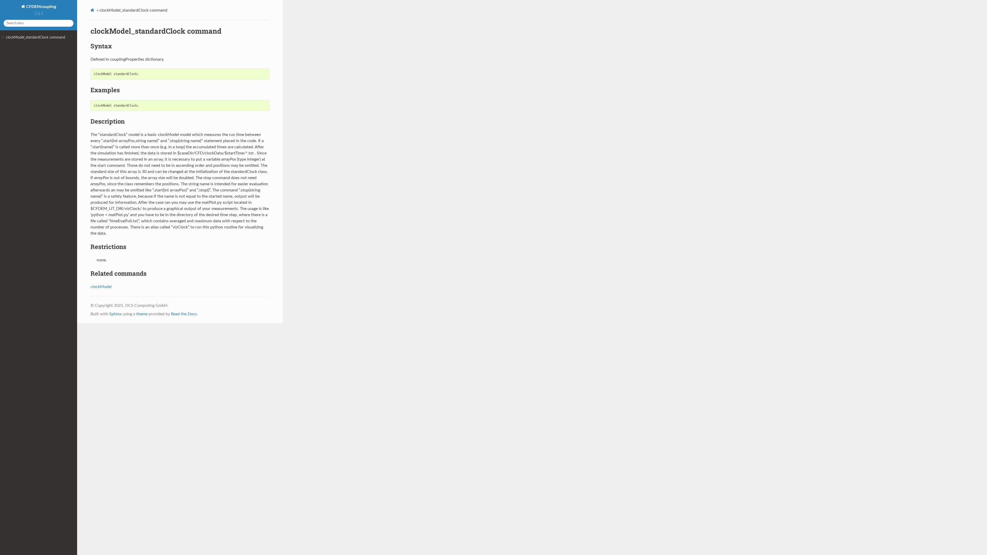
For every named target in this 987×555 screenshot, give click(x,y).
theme (142, 314)
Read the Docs (184, 314)
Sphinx (115, 314)
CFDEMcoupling (40, 7)
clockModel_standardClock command (35, 37)
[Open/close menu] (3, 37)
